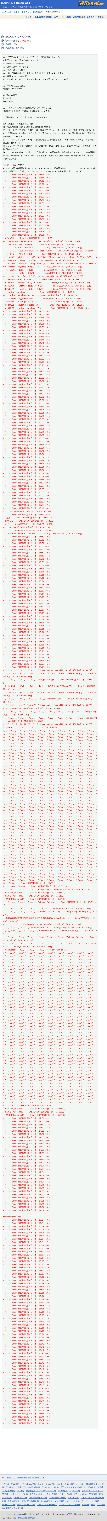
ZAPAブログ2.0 (8, 1504)
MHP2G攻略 (73, 1498)
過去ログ (90, 17)
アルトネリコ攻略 (13, 1487)
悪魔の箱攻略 (14, 1501)
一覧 (35, 17)
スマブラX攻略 (8, 1491)
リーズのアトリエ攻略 (93, 1487)
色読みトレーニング (26, 1504)
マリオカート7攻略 (57, 1498)
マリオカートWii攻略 (38, 1498)
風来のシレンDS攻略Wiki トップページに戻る (25, 1477)
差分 (83, 17)
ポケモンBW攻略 (28, 1484)
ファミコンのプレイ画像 (69, 1504)
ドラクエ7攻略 (50, 1494)
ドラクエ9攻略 (80, 1494)
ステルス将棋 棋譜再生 (47, 1504)
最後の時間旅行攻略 (30, 1501)
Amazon (85, 1504)
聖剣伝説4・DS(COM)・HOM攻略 (41, 1491)
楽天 (93, 1504)
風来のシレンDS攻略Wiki (15, 3)
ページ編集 (66, 17)
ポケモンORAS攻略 (46, 1484)
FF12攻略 (93, 1494)
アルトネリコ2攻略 (31, 1487)
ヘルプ (55, 17)
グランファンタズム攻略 (71, 1487)
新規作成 (76, 17)
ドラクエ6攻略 (36, 1494)
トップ (28, 17)
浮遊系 (8, 44)
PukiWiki (18, 1514)
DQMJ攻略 (63, 1491)
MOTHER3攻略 (20, 1498)
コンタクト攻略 (73, 1501)
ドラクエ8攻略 (65, 1494)
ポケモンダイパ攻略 (65, 1484)
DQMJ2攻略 (75, 1491)
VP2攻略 (20, 1491)
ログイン (101, 17)
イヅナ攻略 (59, 1501)
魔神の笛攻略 (47, 1501)
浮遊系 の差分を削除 (14, 48)
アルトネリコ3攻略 (50, 1487)
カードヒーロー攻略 (90, 1501)
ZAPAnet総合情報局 (10, 12)
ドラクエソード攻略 (19, 1494)
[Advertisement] (53, 26)
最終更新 (42, 17)
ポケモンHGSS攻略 (10, 1484)
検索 (49, 17)
